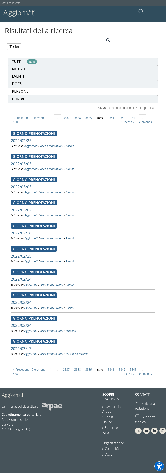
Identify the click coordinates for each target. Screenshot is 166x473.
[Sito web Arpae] (52, 406)
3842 (122, 118)
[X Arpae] (138, 431)
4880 (16, 122)
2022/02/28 (21, 233)
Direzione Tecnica (77, 354)
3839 (88, 118)
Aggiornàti (19, 12)
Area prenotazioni (51, 146)
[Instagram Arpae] (162, 431)
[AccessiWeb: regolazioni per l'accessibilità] (159, 466)
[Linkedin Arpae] (154, 431)
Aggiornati (31, 146)
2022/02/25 (21, 140)
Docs (108, 454)
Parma (70, 146)
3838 (77, 118)
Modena (71, 331)
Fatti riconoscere (10, 3)
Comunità (112, 448)
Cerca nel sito (141, 12)
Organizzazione (113, 443)
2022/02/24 (21, 279)
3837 (66, 118)
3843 (133, 118)
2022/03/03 (21, 163)
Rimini (70, 169)
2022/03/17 (21, 348)
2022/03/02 (21, 210)
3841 (111, 118)
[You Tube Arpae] (146, 431)
